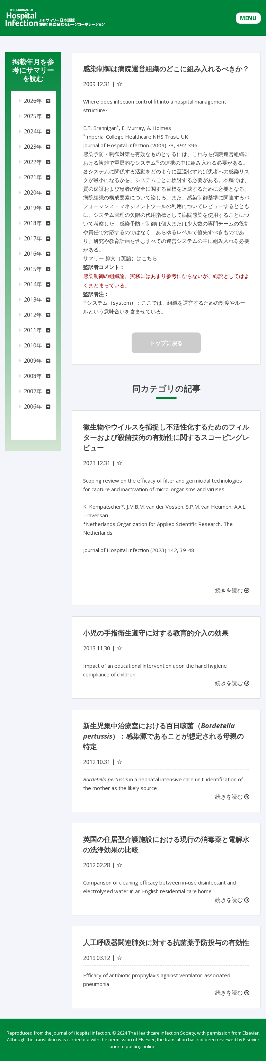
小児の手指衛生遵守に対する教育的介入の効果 (156, 633)
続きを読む (229, 590)
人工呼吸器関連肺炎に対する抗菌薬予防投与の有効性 (166, 942)
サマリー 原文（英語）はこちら (120, 258)
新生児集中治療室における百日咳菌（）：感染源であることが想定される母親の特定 (163, 736)
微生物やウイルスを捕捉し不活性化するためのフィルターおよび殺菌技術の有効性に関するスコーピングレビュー (166, 437)
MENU (248, 18)
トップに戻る (166, 343)
